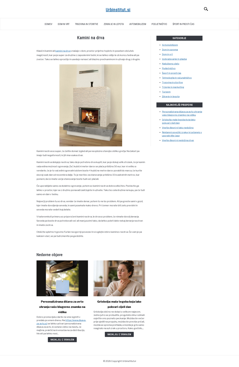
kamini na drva (63, 51)
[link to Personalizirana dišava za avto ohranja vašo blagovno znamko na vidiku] (62, 278)
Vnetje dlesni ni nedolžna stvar (178, 140)
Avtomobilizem (137, 24)
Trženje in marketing (173, 87)
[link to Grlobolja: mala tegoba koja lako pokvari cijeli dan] (119, 278)
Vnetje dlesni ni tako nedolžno (178, 127)
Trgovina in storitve (86, 24)
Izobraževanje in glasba (174, 59)
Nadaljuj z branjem (62, 339)
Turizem (166, 92)
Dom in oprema (170, 49)
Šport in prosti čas (183, 24)
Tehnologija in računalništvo (177, 78)
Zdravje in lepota (114, 24)
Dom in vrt (63, 24)
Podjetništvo (159, 24)
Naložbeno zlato (170, 63)
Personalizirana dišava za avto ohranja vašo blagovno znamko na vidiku (62, 307)
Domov (48, 24)
